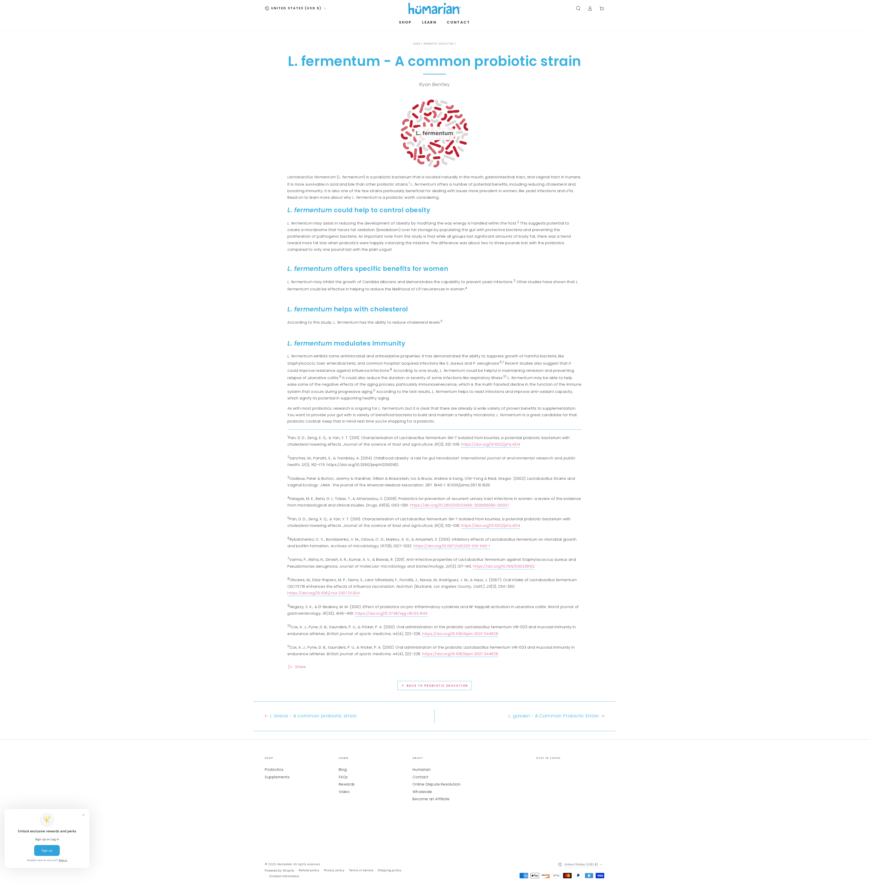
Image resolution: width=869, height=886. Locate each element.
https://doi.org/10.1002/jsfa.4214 (490, 444)
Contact (420, 777)
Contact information (284, 876)
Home (416, 43)
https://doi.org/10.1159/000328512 (504, 566)
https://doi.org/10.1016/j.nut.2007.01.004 (323, 593)
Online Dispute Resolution (437, 784)
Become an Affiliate (431, 799)
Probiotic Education (439, 43)
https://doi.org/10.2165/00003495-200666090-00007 (459, 505)
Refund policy (309, 870)
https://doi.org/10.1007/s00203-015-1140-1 (451, 546)
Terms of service (361, 870)
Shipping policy (389, 870)
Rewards (347, 784)
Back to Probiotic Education (437, 686)
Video (344, 791)
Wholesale (422, 791)
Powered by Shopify (279, 870)
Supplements (277, 777)
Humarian (422, 769)
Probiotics (274, 769)
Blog (343, 769)
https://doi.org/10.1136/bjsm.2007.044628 (460, 633)
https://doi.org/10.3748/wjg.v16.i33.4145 (391, 613)
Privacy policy (334, 870)
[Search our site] (578, 8)
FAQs (343, 777)
